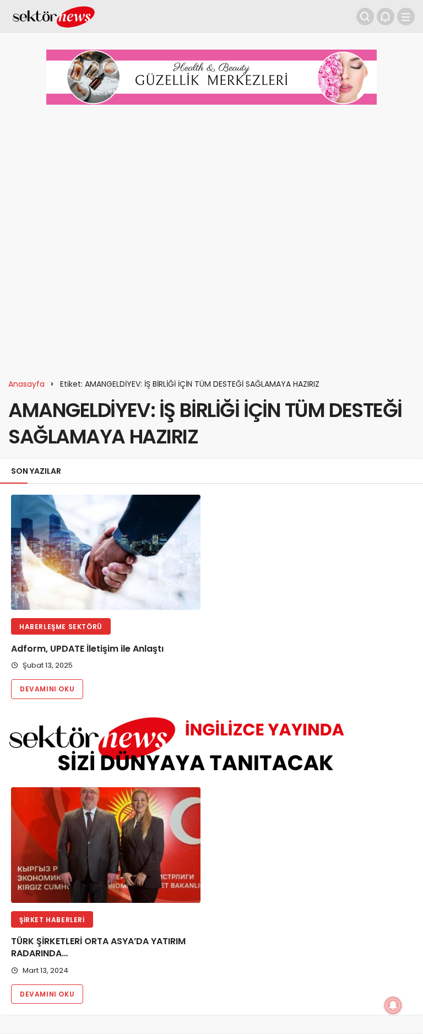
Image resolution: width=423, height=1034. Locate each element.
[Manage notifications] (393, 1005)
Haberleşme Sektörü (60, 626)
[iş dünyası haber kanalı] (53, 15)
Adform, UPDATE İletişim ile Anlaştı (87, 648)
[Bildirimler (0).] (385, 16)
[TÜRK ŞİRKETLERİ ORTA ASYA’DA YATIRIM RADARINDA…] (105, 845)
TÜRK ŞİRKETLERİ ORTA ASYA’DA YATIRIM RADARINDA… (98, 947)
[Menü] (406, 16)
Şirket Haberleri (52, 919)
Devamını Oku (47, 689)
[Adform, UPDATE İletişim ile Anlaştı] (105, 552)
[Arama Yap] (365, 16)
